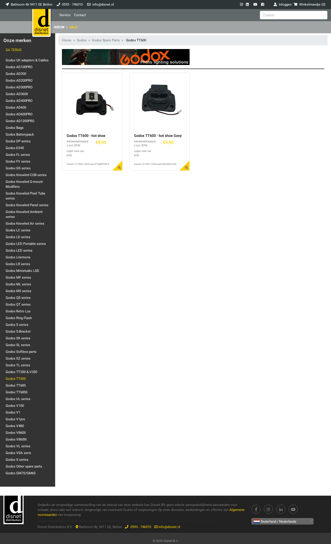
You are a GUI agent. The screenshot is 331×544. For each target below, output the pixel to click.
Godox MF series (18, 277)
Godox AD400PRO (19, 101)
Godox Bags (15, 128)
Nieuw (59, 27)
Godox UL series (18, 399)
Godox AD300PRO (19, 87)
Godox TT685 (16, 385)
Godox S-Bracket (18, 331)
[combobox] (282, 521)
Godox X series (17, 460)
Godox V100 (15, 406)
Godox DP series (18, 141)
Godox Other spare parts (24, 466)
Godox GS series (18, 168)
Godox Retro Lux (18, 311)
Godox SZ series (18, 358)
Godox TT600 (16, 379)
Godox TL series (18, 365)
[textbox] (282, 521)
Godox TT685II (16, 392)
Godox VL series (18, 446)
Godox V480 (15, 426)
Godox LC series (18, 230)
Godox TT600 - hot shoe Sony (158, 136)
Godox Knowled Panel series (27, 205)
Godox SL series (18, 345)
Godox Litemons (18, 257)
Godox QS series (18, 298)
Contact (80, 15)
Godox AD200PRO (19, 80)
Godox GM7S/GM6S (21, 473)
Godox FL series (18, 155)
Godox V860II (16, 433)
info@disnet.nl (103, 4)
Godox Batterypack (20, 134)
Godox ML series (18, 284)
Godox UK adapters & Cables (27, 60)
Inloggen (284, 4)
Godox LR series (18, 264)
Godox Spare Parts (106, 40)
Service (64, 15)
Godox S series (17, 325)
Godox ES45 (15, 148)
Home (66, 40)
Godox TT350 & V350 (21, 372)
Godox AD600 (16, 107)
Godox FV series (18, 161)
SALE (73, 27)
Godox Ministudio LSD (22, 271)
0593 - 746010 (72, 4)
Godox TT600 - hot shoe (86, 136)
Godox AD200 (16, 74)
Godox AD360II (17, 94)
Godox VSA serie (18, 453)
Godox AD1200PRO (20, 121)
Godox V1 (13, 412)
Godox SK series (18, 338)
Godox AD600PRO (19, 114)
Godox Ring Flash (19, 318)
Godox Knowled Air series (25, 224)
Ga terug (14, 50)
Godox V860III (16, 439)
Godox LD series (18, 237)
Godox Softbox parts (21, 352)
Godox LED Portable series (26, 244)
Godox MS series (18, 291)
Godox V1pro (15, 419)
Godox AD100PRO (19, 67)
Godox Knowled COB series (26, 175)
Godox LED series (19, 250)
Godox (81, 40)
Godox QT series (18, 304)
